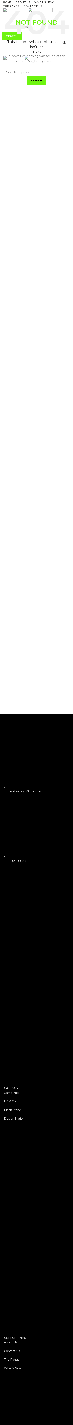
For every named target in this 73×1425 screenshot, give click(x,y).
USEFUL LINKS (15, 1338)
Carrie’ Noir (11, 1093)
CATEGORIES (14, 1088)
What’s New (12, 1368)
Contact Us (12, 1351)
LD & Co (10, 1101)
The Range (12, 1359)
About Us (10, 1342)
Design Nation (14, 1118)
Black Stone (12, 1110)
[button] (36, 982)
